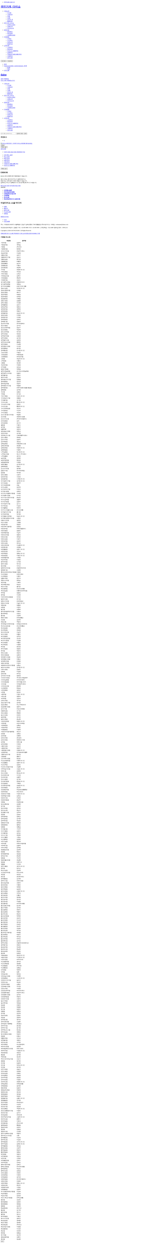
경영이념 (6, 30)
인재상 (9, 38)
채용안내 (10, 44)
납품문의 (10, 52)
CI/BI (8, 18)
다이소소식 (10, 28)
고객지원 (6, 45)
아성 (5, 219)
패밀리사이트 (5, 216)
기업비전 (10, 14)
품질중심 (10, 31)
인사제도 (10, 40)
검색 (25, 133)
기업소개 (6, 11)
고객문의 (10, 47)
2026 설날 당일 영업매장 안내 (14, 152)
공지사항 (10, 57)
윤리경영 (10, 33)
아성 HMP (7, 221)
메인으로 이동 (5, 185)
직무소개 (10, 42)
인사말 (9, 13)
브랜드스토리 (11, 24)
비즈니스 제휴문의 (12, 51)
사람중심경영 (11, 35)
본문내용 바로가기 (9, 2)
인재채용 (6, 37)
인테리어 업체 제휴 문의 (14, 54)
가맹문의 (10, 56)
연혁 (8, 16)
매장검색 (10, 49)
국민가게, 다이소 (9, 23)
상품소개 (10, 26)
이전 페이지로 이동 (15, 185)
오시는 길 (10, 19)
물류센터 (10, 21)
